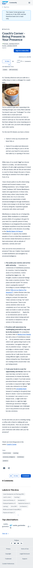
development (21, 500)
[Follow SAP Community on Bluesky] (15, 543)
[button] (9, 64)
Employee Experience (8, 503)
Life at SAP (13, 506)
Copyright (8, 553)
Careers (5, 69)
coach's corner (7, 497)
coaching (15, 453)
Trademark (8, 558)
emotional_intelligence (9, 457)
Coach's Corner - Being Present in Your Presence (13, 36)
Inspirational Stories (23, 503)
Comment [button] (25, 476)
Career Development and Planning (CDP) (13, 494)
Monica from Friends (24, 334)
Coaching (16, 497)
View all (4, 533)
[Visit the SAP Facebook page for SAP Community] (11, 543)
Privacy (8, 549)
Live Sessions (23, 506)
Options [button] (15, 54)
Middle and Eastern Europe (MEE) (11, 509)
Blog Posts (6, 7)
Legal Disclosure (25, 553)
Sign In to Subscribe (22, 50)
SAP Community (13, 69)
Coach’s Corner (11, 444)
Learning (5, 506)
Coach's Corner (7, 453)
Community (13, 2)
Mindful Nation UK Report (14, 231)
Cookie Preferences (8, 563)
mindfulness (20, 457)
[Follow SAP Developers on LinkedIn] (21, 543)
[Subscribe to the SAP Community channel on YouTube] (18, 543)
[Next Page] (18, 515)
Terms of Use (25, 549)
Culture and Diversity (8, 500)
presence (5, 460)
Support (24, 558)
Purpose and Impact (8, 512)
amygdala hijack (21, 389)
